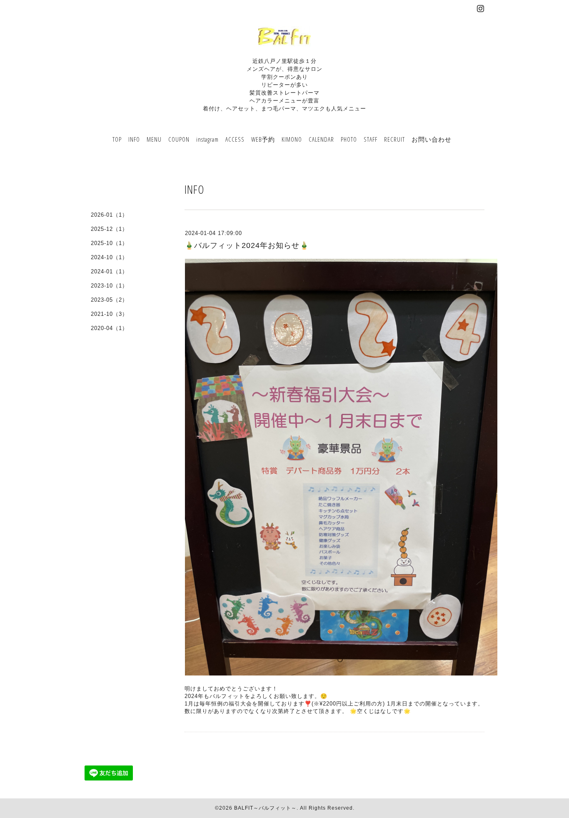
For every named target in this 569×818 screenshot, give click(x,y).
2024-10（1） (109, 257)
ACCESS (235, 139)
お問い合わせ (432, 139)
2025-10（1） (109, 243)
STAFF (370, 139)
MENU (154, 139)
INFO (134, 139)
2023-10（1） (109, 286)
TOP (117, 139)
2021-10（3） (109, 314)
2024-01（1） (109, 271)
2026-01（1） (109, 215)
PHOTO (349, 139)
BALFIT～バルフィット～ (265, 808)
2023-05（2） (109, 300)
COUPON (179, 139)
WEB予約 (263, 139)
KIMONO (292, 139)
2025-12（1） (109, 229)
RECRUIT (394, 139)
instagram (207, 139)
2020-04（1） (109, 328)
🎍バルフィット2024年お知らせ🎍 (247, 245)
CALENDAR (321, 139)
